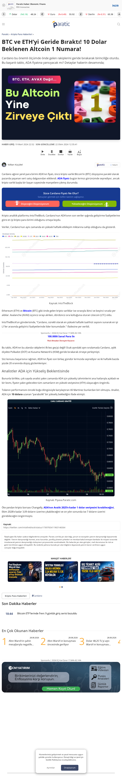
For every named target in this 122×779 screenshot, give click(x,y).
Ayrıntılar (51, 767)
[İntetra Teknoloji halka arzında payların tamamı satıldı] (61, 571)
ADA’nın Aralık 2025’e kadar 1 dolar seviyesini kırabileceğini (79, 507)
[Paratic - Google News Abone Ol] (107, 165)
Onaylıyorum (69, 767)
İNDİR (115, 5)
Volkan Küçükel (15, 164)
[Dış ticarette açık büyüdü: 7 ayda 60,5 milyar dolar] (97, 571)
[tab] (60, 587)
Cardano (37, 596)
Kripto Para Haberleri (21, 34)
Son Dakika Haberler (19, 603)
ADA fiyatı (63, 178)
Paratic (5, 34)
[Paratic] (61, 24)
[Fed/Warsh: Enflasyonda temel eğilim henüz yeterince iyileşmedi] (25, 571)
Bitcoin (27, 310)
